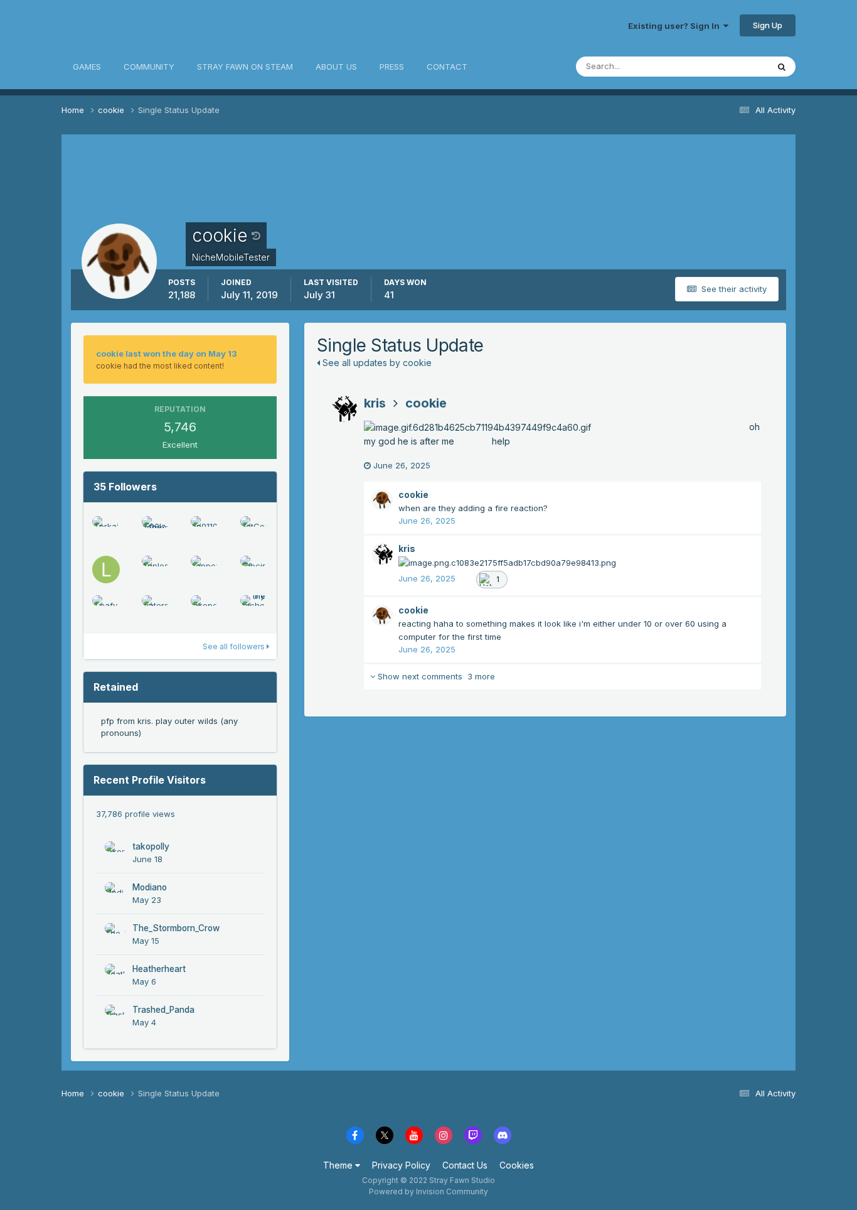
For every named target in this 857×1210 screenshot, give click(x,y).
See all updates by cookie (376, 362)
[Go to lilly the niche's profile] (254, 609)
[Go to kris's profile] (343, 408)
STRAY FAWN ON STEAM (245, 67)
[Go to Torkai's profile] (106, 530)
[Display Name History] (256, 235)
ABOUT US (336, 67)
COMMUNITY (149, 67)
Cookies (516, 1165)
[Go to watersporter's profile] (155, 609)
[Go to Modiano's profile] (115, 893)
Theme (339, 1165)
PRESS (392, 67)
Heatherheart (159, 969)
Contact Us (464, 1165)
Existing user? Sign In (675, 26)
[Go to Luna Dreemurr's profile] (106, 569)
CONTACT (447, 67)
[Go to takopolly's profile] (204, 609)
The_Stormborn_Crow (176, 928)
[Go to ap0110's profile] (204, 530)
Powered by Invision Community (428, 1191)
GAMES (87, 67)
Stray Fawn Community (136, 25)
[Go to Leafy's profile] (106, 609)
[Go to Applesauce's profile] (155, 569)
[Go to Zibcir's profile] (254, 569)
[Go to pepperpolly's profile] (204, 569)
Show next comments (435, 676)
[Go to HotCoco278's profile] (254, 530)
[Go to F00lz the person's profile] (155, 530)
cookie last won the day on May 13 (166, 353)
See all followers (235, 646)
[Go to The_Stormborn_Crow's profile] (115, 933)
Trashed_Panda (163, 1010)
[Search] (782, 67)
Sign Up (767, 25)
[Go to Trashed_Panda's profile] (115, 1015)
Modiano (149, 887)
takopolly (150, 846)
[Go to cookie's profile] (382, 499)
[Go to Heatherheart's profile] (115, 974)
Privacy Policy (401, 1165)
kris (375, 403)
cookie (426, 403)
